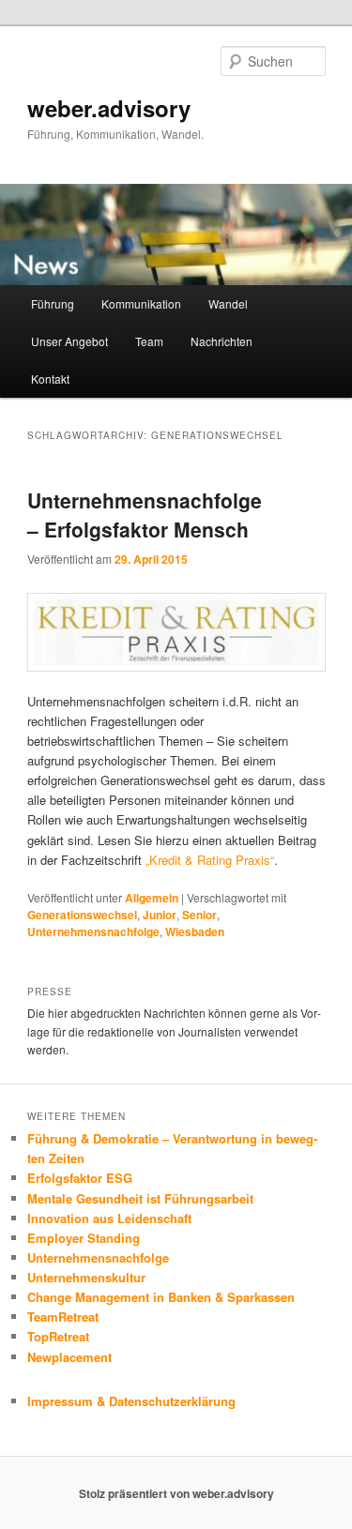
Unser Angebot (69, 341)
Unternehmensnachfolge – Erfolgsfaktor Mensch (144, 515)
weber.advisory (109, 108)
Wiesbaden (194, 931)
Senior (199, 914)
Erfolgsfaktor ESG (79, 1178)
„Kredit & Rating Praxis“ (209, 860)
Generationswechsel (82, 914)
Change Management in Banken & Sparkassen (161, 1297)
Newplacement (69, 1357)
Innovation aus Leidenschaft (109, 1218)
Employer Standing (83, 1238)
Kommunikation (141, 303)
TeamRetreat (63, 1316)
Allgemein (151, 897)
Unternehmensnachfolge (93, 931)
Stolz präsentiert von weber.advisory (176, 1493)
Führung (52, 303)
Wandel (228, 303)
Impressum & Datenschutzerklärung (131, 1401)
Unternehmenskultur (86, 1277)
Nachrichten (222, 341)
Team (149, 341)
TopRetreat (58, 1336)
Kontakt (50, 378)
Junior (159, 914)
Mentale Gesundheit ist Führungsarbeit (140, 1198)
